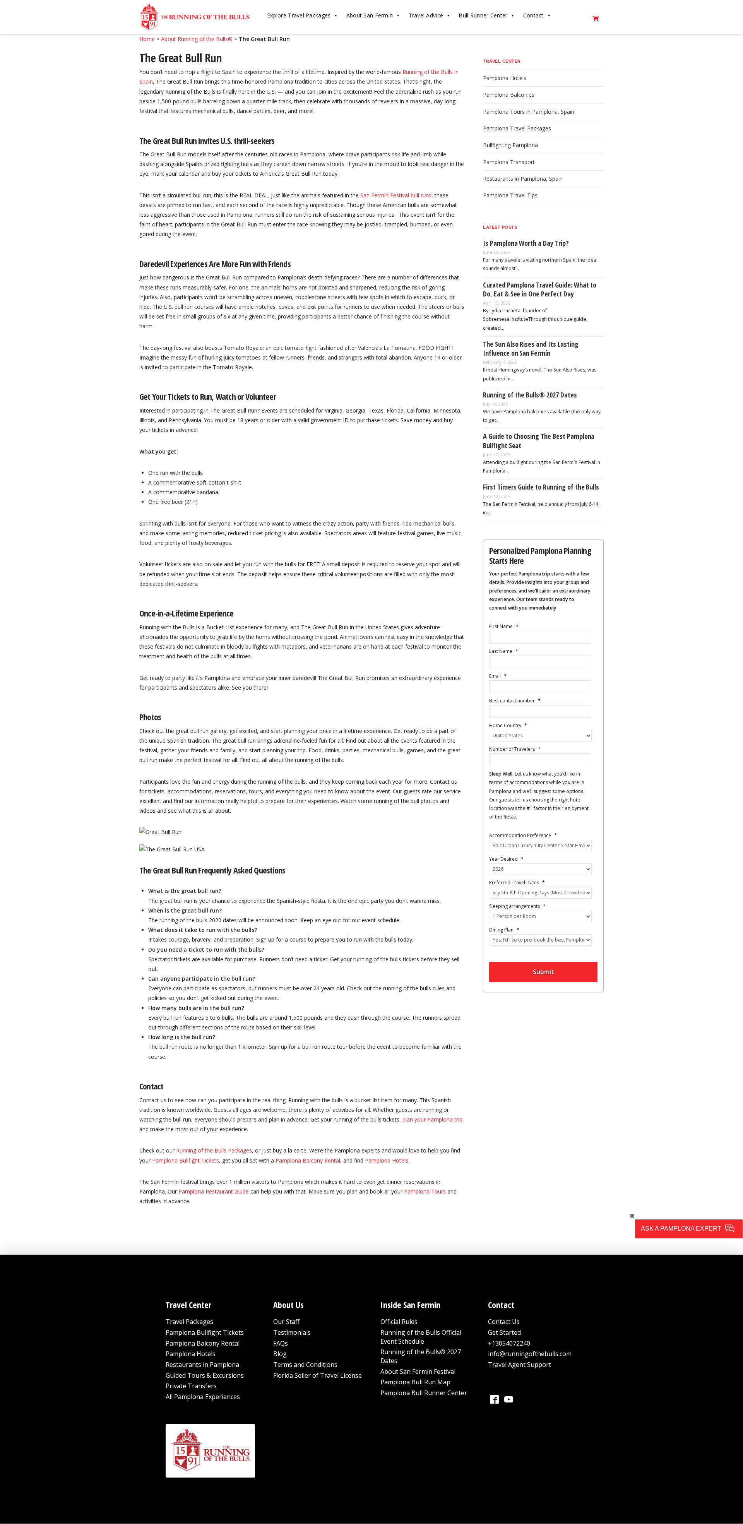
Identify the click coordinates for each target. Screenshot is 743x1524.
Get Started (504, 1332)
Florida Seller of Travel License (317, 1375)
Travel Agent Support (519, 1364)
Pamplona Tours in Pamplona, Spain (528, 111)
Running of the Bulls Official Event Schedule (420, 1337)
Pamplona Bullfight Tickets (185, 1160)
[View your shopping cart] (596, 17)
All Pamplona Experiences (203, 1396)
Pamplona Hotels (386, 1160)
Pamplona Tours (425, 1191)
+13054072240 (509, 1343)
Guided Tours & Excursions (205, 1375)
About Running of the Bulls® (197, 39)
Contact (533, 15)
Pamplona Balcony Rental (308, 1160)
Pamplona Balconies (508, 94)
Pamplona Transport (509, 162)
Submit (543, 971)
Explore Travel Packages (298, 15)
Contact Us (504, 1322)
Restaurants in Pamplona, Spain (523, 178)
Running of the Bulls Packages (214, 1150)
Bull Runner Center (483, 15)
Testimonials (292, 1332)
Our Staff (286, 1322)
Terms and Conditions (305, 1364)
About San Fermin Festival (417, 1371)
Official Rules (399, 1322)
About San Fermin (369, 15)
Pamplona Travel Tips (510, 195)
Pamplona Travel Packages (517, 128)
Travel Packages (189, 1322)
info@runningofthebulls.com (530, 1354)
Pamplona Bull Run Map (415, 1382)
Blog (280, 1354)
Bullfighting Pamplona (510, 145)
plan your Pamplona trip (432, 1119)
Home (147, 39)
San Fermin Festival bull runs (395, 195)
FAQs (280, 1343)
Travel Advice (426, 15)
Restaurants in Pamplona (202, 1364)
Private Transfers (191, 1386)
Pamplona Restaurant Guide (213, 1191)
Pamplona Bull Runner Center (423, 1393)
